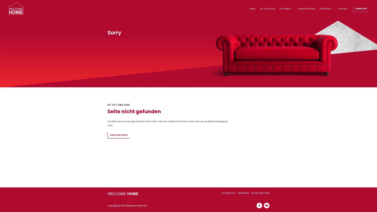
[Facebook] (259, 205)
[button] (292, 9)
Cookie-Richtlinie (260, 193)
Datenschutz (229, 193)
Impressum (243, 193)
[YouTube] (266, 205)
